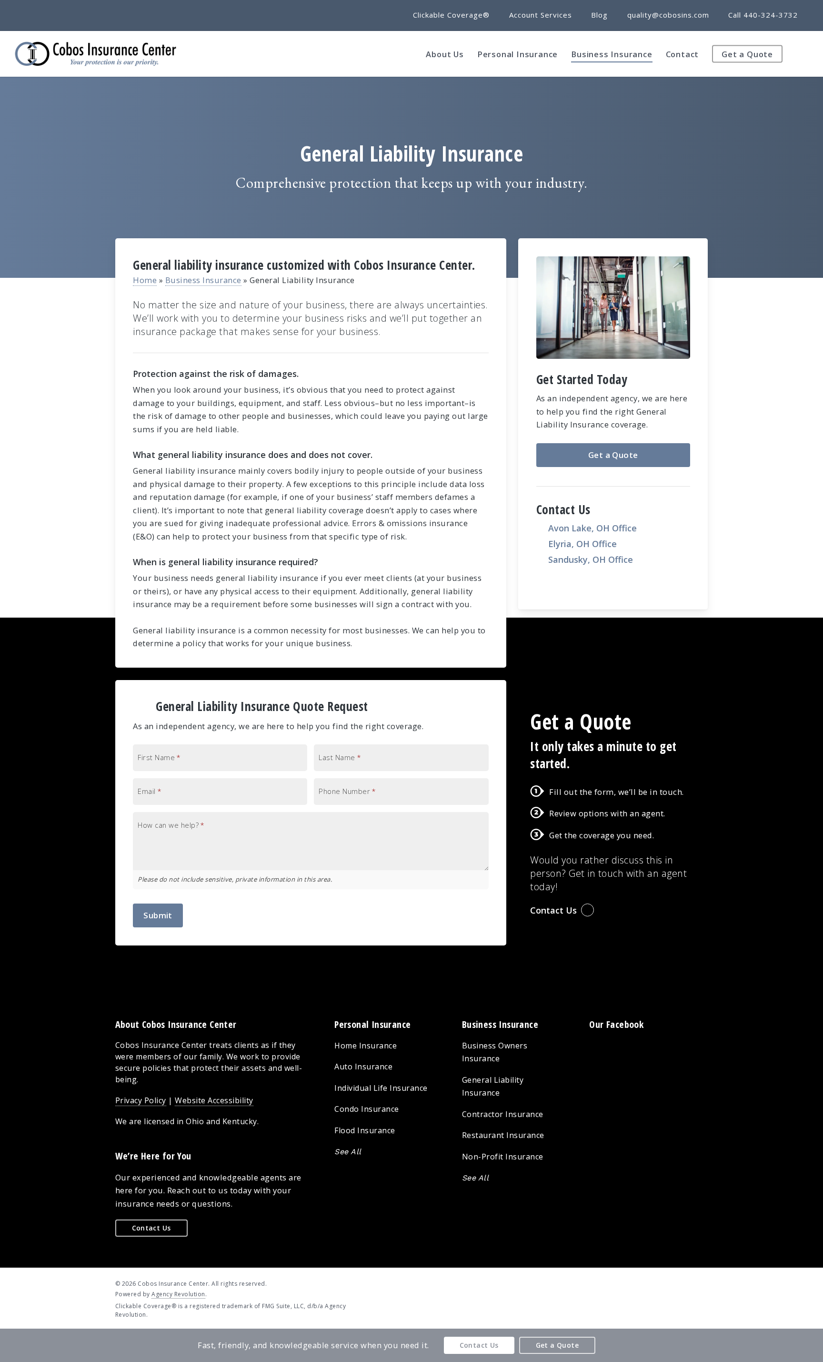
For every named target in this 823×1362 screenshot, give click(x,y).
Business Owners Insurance (495, 1052)
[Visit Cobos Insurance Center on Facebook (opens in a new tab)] (29, 14)
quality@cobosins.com (668, 15)
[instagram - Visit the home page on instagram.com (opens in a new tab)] (704, 1283)
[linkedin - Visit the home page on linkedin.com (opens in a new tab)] (686, 1283)
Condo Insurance (366, 1109)
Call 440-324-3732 (763, 15)
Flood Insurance (364, 1130)
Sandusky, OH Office (590, 559)
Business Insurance (203, 279)
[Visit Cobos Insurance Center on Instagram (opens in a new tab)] (64, 14)
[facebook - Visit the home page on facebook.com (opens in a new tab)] (669, 1283)
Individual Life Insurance (381, 1088)
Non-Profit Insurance (502, 1156)
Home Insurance (365, 1045)
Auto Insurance (363, 1066)
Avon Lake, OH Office (592, 528)
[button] (613, 455)
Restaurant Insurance (503, 1135)
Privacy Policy (140, 1100)
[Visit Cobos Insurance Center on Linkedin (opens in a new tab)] (47, 14)
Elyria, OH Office (582, 543)
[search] (804, 54)
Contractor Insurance (502, 1114)
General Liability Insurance (493, 1086)
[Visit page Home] (95, 54)
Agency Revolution (178, 1294)
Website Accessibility (214, 1100)
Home (145, 279)
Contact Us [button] (553, 910)
